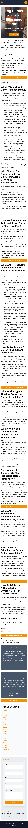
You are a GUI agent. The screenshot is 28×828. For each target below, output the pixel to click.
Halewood (13, 631)
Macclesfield (6, 749)
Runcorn (23, 631)
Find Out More (14, 581)
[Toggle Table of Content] (14, 82)
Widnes (4, 717)
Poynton (5, 752)
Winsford (5, 726)
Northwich (5, 724)
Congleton (5, 747)
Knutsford (5, 736)
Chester (9, 631)
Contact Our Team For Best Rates (14, 260)
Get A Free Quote (14, 700)
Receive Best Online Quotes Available (14, 387)
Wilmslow (5, 745)
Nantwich (5, 733)
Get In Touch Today (14, 77)
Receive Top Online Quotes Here (14, 506)
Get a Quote (13, 34)
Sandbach (5, 740)
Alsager (5, 742)
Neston (19, 631)
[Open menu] (25, 2)
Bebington (3, 631)
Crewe (4, 738)
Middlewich (5, 731)
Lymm (4, 729)
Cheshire (5, 720)
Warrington (5, 722)
